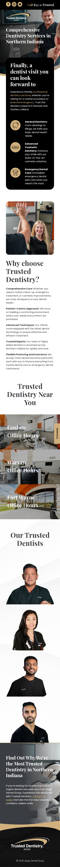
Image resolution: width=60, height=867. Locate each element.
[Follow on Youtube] (20, 4)
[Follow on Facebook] (8, 4)
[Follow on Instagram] (14, 4)
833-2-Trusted (44, 5)
